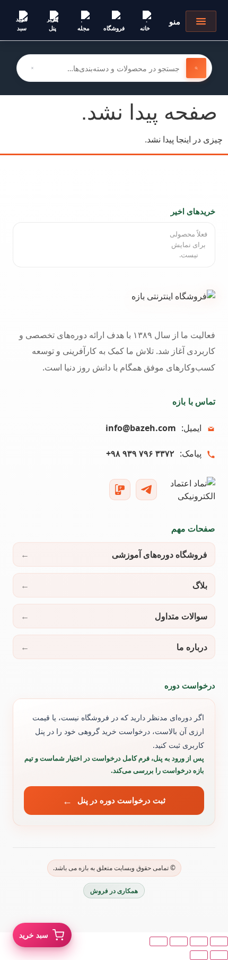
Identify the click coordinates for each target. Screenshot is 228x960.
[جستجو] (196, 68)
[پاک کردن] (32, 68)
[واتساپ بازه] (119, 489)
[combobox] (114, 68)
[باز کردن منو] (201, 21)
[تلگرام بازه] (146, 489)
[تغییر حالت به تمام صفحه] (199, 941)
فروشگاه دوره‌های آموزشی (159, 554)
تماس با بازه (193, 402)
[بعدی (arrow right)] (199, 955)
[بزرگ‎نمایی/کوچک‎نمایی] (219, 941)
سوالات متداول (181, 616)
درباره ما (192, 647)
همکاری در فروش (114, 891)
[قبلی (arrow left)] (219, 955)
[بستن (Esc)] (159, 941)
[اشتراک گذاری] (179, 941)
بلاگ (199, 585)
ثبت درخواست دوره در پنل (121, 800)
